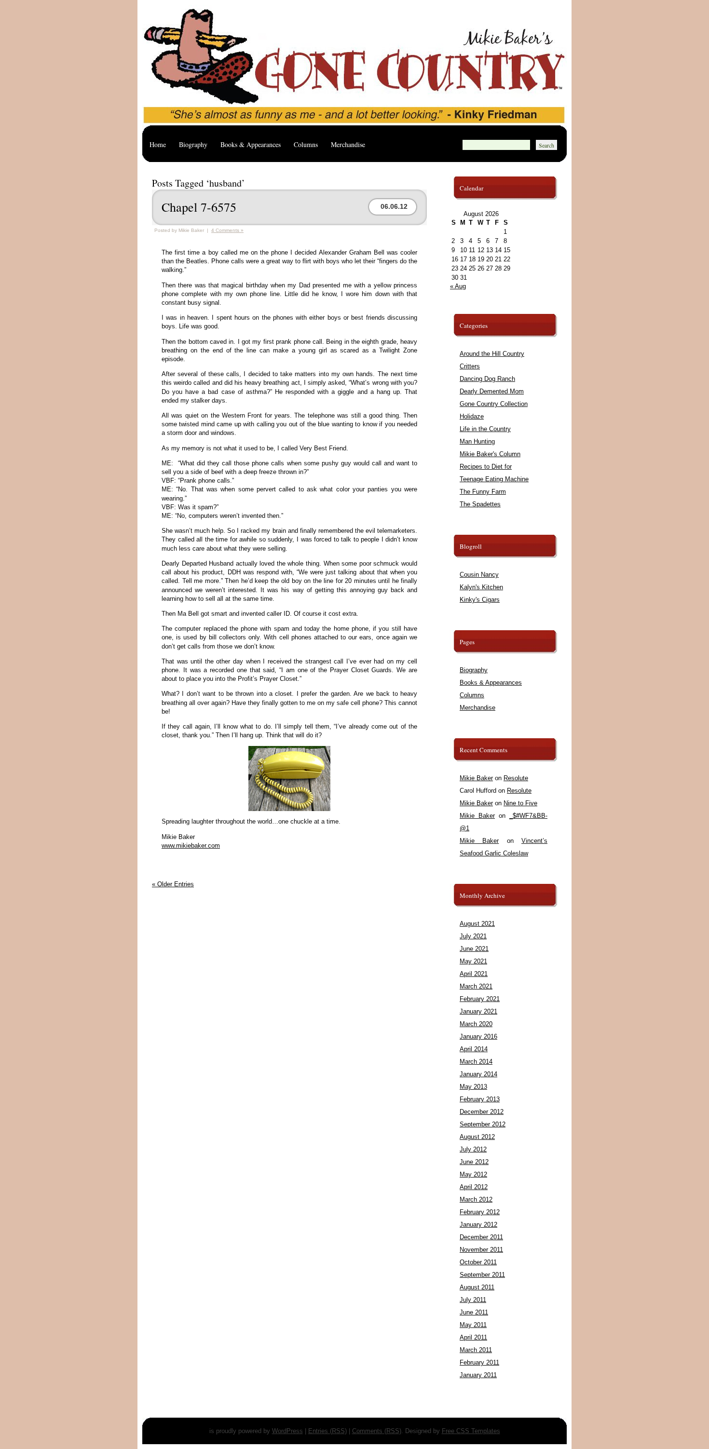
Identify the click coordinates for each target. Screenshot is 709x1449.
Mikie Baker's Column (490, 454)
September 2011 (482, 1274)
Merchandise (348, 144)
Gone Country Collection (494, 403)
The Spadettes (480, 504)
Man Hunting (477, 441)
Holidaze (472, 416)
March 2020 (476, 1024)
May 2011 (473, 1324)
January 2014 (478, 1074)
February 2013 (480, 1099)
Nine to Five (520, 803)
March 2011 (476, 1350)
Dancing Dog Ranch (487, 378)
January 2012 (478, 1224)
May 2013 (473, 1086)
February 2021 (480, 998)
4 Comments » (227, 230)
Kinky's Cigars (480, 599)
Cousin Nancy (479, 574)
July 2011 (473, 1299)
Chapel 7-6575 (199, 207)
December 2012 (482, 1111)
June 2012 (474, 1161)
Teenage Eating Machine (494, 479)
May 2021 (473, 961)
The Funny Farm (483, 491)
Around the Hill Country (492, 353)
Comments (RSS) (376, 1431)
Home (158, 144)
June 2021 (474, 948)
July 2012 (473, 1149)
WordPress (287, 1431)
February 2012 (480, 1212)
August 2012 (477, 1136)
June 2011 (474, 1312)
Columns (306, 144)
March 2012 (476, 1199)
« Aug (458, 286)
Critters (470, 366)
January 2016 (478, 1036)
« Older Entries (173, 884)
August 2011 (477, 1287)
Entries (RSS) (327, 1431)
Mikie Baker (476, 778)
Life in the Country (485, 429)
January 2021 (478, 1011)
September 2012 (482, 1124)
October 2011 (478, 1262)
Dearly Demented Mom (492, 391)
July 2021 (473, 936)
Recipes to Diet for (486, 466)
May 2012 (473, 1174)
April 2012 (474, 1187)
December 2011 (481, 1237)
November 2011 (481, 1249)
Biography (193, 144)
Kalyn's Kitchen (481, 587)
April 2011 (473, 1337)
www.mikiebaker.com (191, 845)
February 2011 (479, 1362)
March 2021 (476, 986)
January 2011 (478, 1375)
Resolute (516, 778)
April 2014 (474, 1049)
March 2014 (476, 1061)
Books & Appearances (250, 144)
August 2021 (477, 923)
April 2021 (474, 973)
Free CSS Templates (471, 1431)
